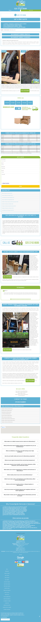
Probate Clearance (16, 526)
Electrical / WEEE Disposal (9, 522)
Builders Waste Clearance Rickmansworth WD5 (10, 201)
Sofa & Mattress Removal (32, 527)
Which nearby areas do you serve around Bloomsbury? (19, 474)
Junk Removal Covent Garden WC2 (8, 197)
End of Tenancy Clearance (33, 522)
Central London (7, 573)
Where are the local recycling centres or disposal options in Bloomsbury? (19, 485)
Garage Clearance (7, 524)
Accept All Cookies (5, 619)
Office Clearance (7, 526)
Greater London (7, 588)
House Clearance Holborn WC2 (7, 195)
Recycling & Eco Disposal (26, 526)
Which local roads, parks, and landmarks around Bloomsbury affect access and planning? (19, 479)
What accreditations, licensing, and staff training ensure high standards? (20, 451)
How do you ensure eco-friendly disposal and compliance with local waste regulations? (19, 490)
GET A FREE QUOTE (20, 19)
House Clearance (26, 524)
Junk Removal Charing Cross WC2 (8, 210)
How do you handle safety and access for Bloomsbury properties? (20, 456)
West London (7, 575)
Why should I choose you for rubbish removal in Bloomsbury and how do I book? (20, 495)
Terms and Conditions (7, 590)
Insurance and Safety (7, 605)
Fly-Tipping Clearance (27, 523)
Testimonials (7, 571)
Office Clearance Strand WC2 (7, 193)
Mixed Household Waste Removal (28, 525)
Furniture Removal (36, 523)
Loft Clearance (18, 525)
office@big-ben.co (22, 549)
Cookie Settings (4, 617)
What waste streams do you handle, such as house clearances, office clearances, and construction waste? (20, 465)
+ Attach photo (5, 183)
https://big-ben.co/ (21, 550)
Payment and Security (7, 609)
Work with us (7, 594)
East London (7, 579)
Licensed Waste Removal (8, 525)
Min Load (7, 102)
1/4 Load (12, 102)
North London (7, 577)
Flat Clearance (19, 523)
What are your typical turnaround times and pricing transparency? (20, 460)
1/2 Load (18, 102)
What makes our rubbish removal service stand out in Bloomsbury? (19, 441)
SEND (20, 186)
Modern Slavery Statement (7, 607)
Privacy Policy (7, 592)
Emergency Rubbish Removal (21, 522)
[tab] (7, 103)
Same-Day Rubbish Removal (20, 527)
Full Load (30, 102)
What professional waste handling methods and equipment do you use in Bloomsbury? (20, 446)
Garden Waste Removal (17, 524)
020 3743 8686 (25, 90)
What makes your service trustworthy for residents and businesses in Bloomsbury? (20, 470)
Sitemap (20, 554)
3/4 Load (24, 102)
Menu (10, 10)
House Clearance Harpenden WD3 (8, 199)
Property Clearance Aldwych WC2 (8, 208)
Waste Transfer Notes (7, 596)
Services (31, 10)
